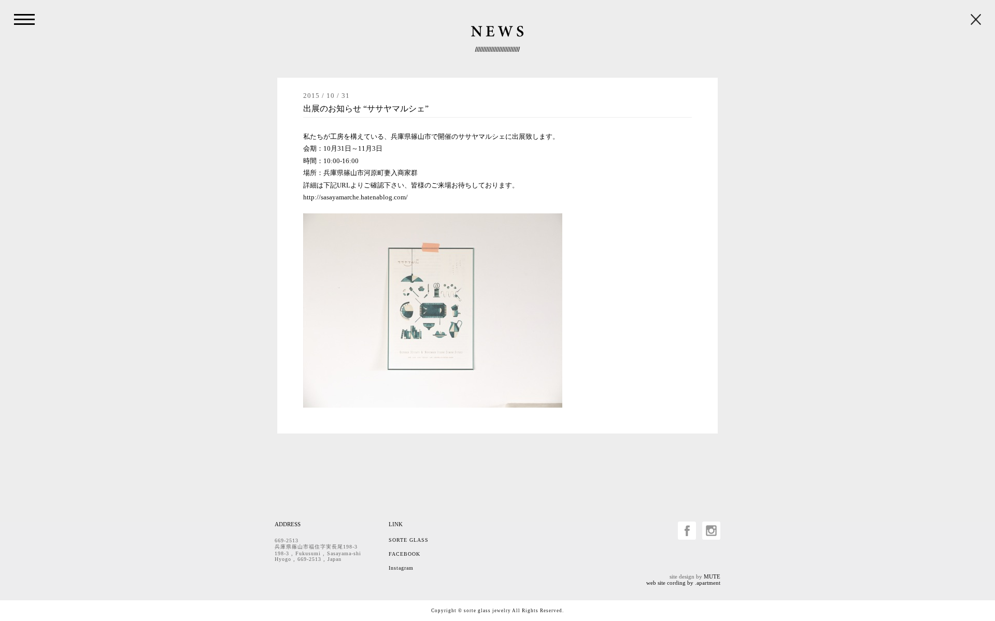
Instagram (401, 568)
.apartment (707, 583)
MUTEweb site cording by (683, 579)
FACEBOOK (404, 554)
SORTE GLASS (409, 540)
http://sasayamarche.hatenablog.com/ (355, 197)
